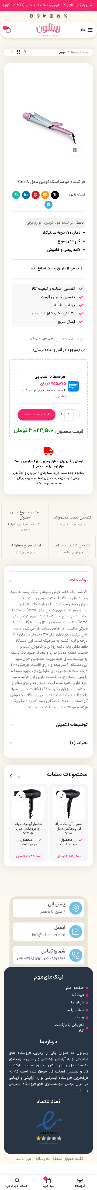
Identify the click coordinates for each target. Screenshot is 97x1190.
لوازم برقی (33, 223)
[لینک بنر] (56, 5)
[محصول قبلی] (25, 52)
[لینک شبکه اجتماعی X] (65, 16)
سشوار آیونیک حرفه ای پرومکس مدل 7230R (28, 828)
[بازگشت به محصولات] (18, 52)
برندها (74, 52)
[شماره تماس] (75, 955)
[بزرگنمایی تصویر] (75, 150)
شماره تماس (53, 951)
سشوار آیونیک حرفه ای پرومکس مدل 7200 (68, 828)
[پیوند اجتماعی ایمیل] (58, 16)
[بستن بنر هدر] (6, 5)
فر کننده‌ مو (65, 223)
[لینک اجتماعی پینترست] (51, 16)
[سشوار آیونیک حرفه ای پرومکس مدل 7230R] (28, 803)
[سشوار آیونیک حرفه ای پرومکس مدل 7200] (69, 803)
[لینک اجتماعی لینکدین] (44, 16)
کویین (62, 52)
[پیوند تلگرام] (31, 16)
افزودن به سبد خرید (36, 414)
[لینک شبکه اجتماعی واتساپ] (38, 16)
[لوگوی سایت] (49, 29)
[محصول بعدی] (12, 52)
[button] (61, 796)
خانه (85, 52)
